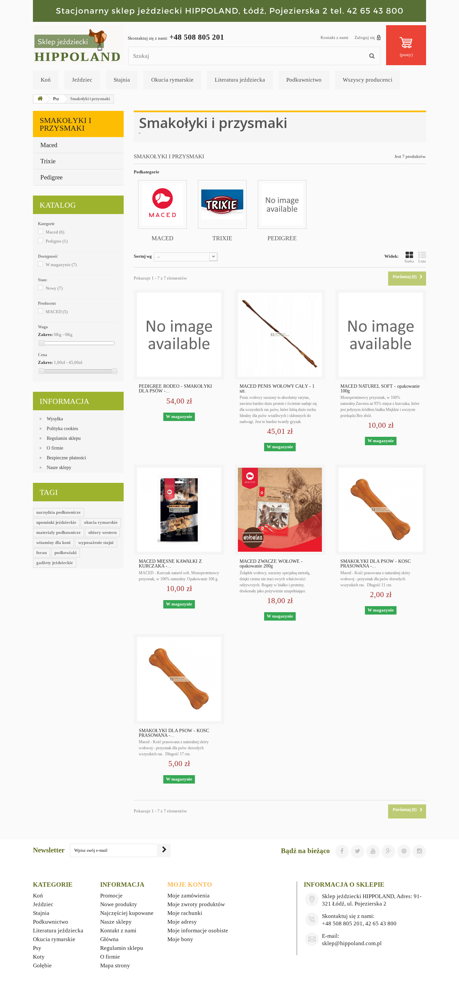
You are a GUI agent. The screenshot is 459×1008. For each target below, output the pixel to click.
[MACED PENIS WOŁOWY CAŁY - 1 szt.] (280, 335)
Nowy (54, 288)
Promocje (111, 895)
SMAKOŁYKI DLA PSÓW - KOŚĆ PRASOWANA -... (375, 564)
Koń (46, 80)
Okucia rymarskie (172, 80)
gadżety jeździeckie (54, 562)
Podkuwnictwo (304, 80)
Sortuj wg (143, 256)
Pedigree (51, 177)
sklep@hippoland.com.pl (352, 943)
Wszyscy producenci (367, 80)
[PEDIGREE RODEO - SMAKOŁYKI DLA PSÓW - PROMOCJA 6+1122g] (179, 335)
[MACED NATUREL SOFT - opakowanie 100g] (380, 335)
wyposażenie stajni (96, 542)
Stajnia (122, 80)
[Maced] (162, 204)
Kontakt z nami (334, 37)
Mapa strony (115, 965)
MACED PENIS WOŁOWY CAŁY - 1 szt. (277, 388)
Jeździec (82, 80)
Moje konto (189, 884)
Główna (109, 939)
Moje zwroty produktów (196, 904)
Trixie (47, 161)
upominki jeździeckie (56, 522)
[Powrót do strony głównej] (40, 99)
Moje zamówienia (188, 895)
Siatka (409, 261)
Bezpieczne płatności (66, 457)
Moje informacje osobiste (197, 930)
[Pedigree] (282, 204)
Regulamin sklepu (64, 438)
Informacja (64, 401)
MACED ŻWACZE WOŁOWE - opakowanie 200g (271, 564)
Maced (48, 145)
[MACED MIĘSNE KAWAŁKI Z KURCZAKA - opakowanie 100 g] (179, 510)
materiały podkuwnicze (58, 532)
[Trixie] (222, 204)
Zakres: (45, 334)
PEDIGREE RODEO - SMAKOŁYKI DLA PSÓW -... (175, 388)
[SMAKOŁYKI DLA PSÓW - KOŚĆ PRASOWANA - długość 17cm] (179, 679)
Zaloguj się (364, 37)
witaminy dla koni (53, 542)
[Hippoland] (78, 43)
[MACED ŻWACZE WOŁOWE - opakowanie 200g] (280, 510)
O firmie (55, 448)
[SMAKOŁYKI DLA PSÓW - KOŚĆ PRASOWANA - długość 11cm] (380, 510)
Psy (37, 948)
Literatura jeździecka (240, 80)
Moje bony (180, 939)
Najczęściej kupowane (127, 913)
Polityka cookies (62, 428)
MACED (57, 311)
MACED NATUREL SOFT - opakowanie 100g (380, 388)
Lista (422, 261)
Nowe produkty (118, 904)
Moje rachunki (184, 913)
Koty (39, 957)
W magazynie (61, 264)
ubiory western (102, 532)
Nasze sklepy (59, 467)
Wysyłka (55, 418)
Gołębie (42, 965)
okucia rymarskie (101, 522)
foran (41, 552)
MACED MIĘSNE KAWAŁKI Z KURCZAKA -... (170, 564)
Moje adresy (182, 922)
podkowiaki (65, 552)
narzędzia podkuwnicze (58, 512)
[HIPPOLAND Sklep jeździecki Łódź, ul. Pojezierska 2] (229, 11)
